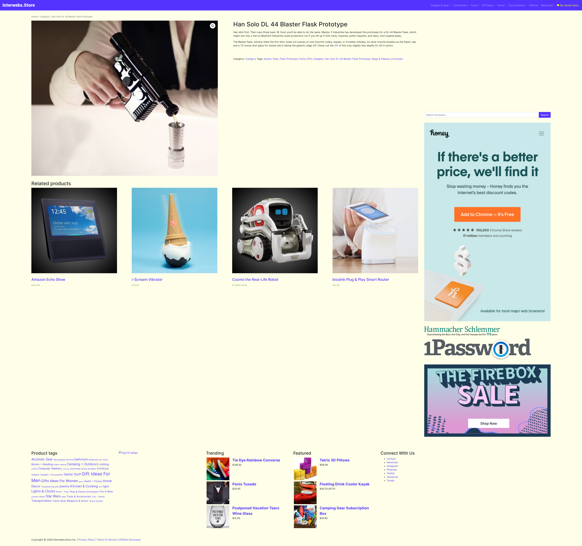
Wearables (547, 5)
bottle (56, 464)
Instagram (392, 466)
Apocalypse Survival (64, 459)
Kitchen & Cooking (84, 486)
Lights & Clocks (43, 491)
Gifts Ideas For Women (59, 481)
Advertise (392, 462)
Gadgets (318, 58)
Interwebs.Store (18, 5)
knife (100, 487)
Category (44, 16)
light (106, 486)
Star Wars (53, 496)
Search (545, 114)
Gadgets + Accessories (51, 474)
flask (275, 58)
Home (500, 5)
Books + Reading (42, 464)
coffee (34, 469)
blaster (267, 58)
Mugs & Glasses (381, 58)
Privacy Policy (87, 539)
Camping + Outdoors (82, 464)
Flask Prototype (289, 58)
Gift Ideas (487, 5)
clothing (104, 464)
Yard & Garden (96, 501)
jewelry (64, 486)
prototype (397, 58)
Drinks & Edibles (88, 469)
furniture (103, 468)
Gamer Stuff (72, 474)
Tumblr (391, 480)
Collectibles (460, 5)
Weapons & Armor (77, 500)
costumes (75, 468)
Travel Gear (59, 500)
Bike (100, 460)
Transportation (41, 501)
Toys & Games (516, 5)
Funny (474, 5)
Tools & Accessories (79, 496)
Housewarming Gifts (50, 487)
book (105, 459)
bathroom (81, 459)
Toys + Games (98, 497)
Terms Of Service (107, 539)
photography (92, 491)
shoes (42, 496)
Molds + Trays (62, 492)
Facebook (392, 476)
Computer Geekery (50, 468)
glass (81, 481)
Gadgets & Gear (440, 5)
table (63, 497)
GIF (336, 45)
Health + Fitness (93, 481)
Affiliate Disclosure (130, 539)
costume (66, 469)
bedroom (93, 459)
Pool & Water (106, 491)
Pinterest (392, 469)
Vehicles (533, 5)
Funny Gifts (305, 58)
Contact (391, 458)
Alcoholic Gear (42, 459)
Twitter (391, 473)
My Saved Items (568, 5)
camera (62, 464)
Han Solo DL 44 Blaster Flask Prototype (347, 58)
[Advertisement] (487, 36)
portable (34, 497)
